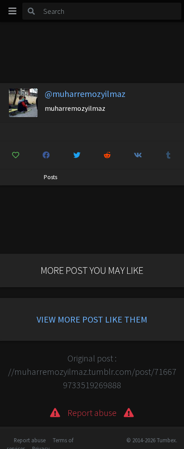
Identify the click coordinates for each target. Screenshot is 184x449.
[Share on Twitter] (76, 155)
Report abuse (30, 440)
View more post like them (92, 319)
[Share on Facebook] (46, 155)
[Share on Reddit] (107, 155)
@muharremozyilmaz (85, 93)
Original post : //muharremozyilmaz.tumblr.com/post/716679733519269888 (92, 371)
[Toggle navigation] (12, 11)
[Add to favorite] (15, 155)
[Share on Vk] (138, 155)
